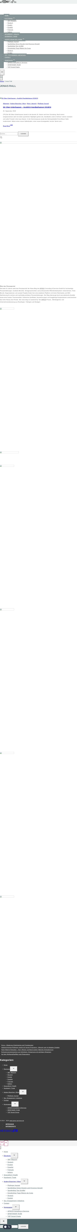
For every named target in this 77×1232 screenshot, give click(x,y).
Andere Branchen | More (18, 103)
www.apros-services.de (16, 1120)
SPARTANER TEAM (14, 65)
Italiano (10, 32)
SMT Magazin (12, 21)
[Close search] (3, 1221)
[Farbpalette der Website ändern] (7, 1226)
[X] (11, 1131)
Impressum (10, 1124)
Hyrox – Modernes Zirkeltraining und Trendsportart (17, 1045)
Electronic (7, 1069)
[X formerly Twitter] (10, 2)
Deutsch (10, 23)
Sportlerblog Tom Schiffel (15, 46)
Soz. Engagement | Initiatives (15, 55)
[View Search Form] (1, 77)
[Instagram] (4, 2)
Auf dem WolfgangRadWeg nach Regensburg (15, 1054)
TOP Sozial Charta (14, 67)
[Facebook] (2, 2)
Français (10, 30)
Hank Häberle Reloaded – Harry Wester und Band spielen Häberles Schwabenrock (27, 1049)
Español (10, 27)
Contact (8, 57)
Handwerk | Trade (11, 36)
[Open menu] (2, 72)
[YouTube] (7, 2)
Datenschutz (11, 1126)
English (10, 25)
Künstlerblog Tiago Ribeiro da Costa (19, 48)
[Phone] (2, 1131)
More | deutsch (32, 103)
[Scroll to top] (2, 1143)
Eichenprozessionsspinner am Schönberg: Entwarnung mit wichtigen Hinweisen (26, 1052)
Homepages (7, 1104)
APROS (42, 288)
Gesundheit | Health (12, 34)
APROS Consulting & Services (17, 62)
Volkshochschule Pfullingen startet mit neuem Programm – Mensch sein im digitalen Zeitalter (30, 1047)
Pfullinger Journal (13, 41)
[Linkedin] (15, 2)
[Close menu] (0, 1147)
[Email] (1, 2)
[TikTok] (12, 2)
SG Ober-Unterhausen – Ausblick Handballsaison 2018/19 (27, 107)
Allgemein (6, 103)
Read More (8, 126)
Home (6, 15)
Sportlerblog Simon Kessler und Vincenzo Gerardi (24, 44)
